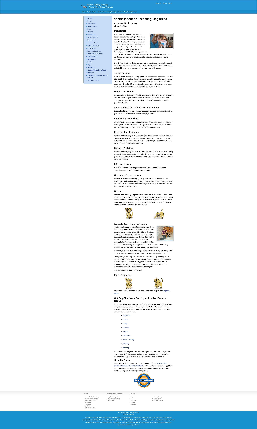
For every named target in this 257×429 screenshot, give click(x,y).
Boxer (89, 29)
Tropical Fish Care (90, 407)
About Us (158, 3)
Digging (125, 331)
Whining (126, 348)
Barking (125, 319)
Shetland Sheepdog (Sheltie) (96, 70)
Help (164, 3)
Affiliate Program (159, 400)
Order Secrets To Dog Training (107, 12)
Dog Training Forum (114, 398)
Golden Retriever (93, 45)
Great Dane (91, 48)
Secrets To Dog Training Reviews (127, 12)
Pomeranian (91, 59)
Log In (170, 3)
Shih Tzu (90, 73)
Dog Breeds (111, 400)
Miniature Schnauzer (95, 54)
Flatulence (126, 336)
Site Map (133, 404)
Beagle (89, 21)
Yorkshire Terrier (93, 80)
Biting (125, 323)
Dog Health (88, 402)
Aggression (127, 315)
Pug (88, 64)
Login (132, 397)
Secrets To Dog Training (89, 12)
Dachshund (91, 40)
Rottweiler (91, 67)
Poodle (89, 62)
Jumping (126, 344)
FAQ (132, 398)
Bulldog (90, 32)
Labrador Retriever (94, 51)
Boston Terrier (92, 26)
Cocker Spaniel (92, 37)
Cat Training (88, 404)
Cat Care (87, 406)
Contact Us (134, 400)
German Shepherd (93, 43)
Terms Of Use (157, 398)
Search (133, 402)
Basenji (90, 18)
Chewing (126, 327)
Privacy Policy (158, 397)
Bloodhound (91, 23)
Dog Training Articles (114, 397)
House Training (128, 340)
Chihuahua (91, 34)
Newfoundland (92, 56)
